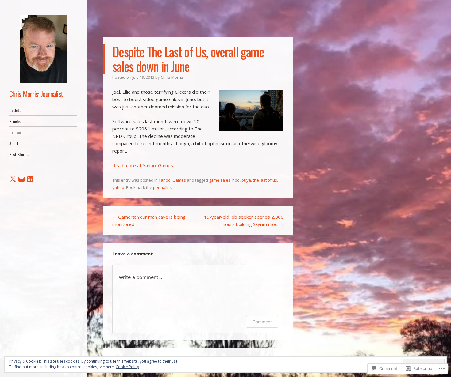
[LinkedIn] (30, 179)
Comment (262, 321)
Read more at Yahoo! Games (142, 165)
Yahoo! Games (172, 180)
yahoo (118, 187)
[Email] (21, 179)
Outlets (15, 110)
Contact (15, 132)
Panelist (15, 121)
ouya (246, 180)
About (14, 143)
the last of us (265, 180)
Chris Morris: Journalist (36, 93)
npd (236, 180)
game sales (219, 180)
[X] (13, 179)
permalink (162, 187)
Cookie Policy (127, 366)
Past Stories (19, 154)
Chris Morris (172, 77)
